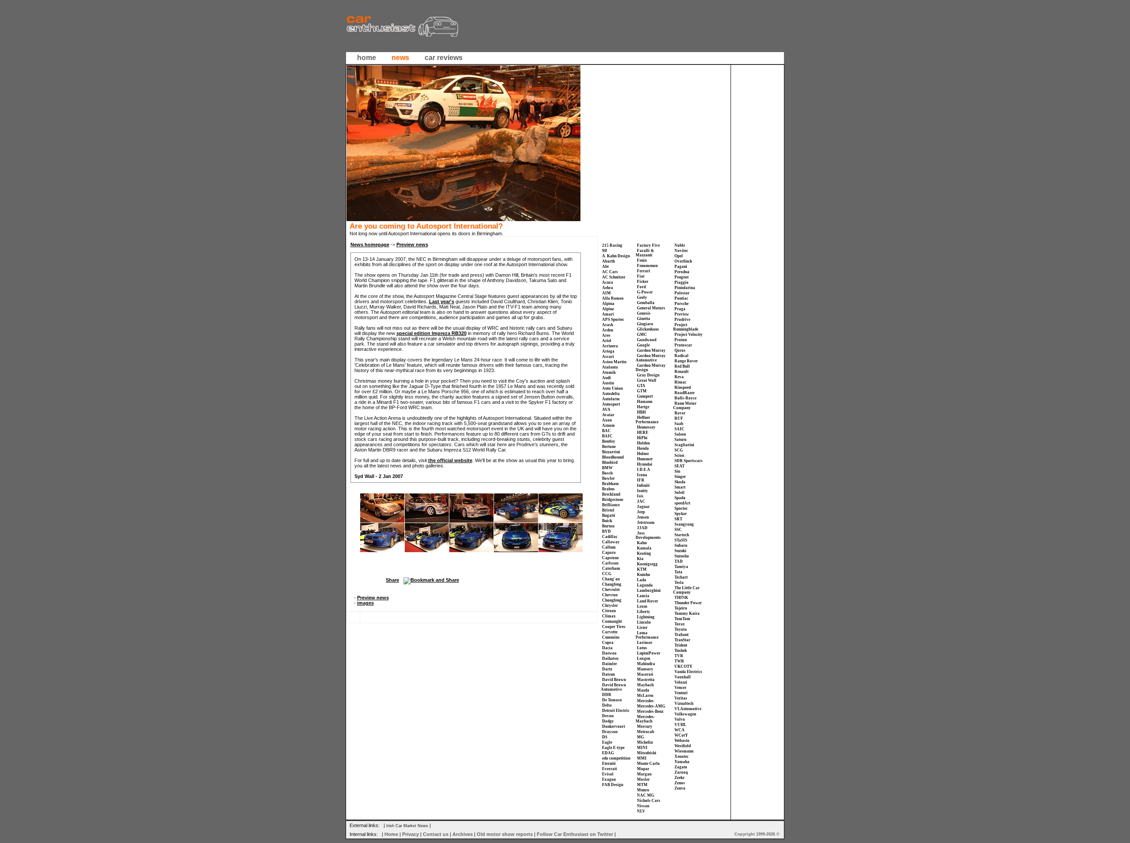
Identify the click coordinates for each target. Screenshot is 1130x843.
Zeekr (679, 777)
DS (604, 737)
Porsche (681, 303)
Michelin (645, 742)
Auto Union (612, 388)
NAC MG (645, 795)
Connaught (612, 621)
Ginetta (643, 318)
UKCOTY (683, 666)
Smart (680, 487)
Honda (643, 448)
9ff (604, 250)
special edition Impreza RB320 (431, 333)
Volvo (679, 719)
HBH (641, 412)
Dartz (607, 669)
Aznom (608, 425)
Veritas (680, 698)
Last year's (441, 301)
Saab (678, 424)
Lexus (642, 606)
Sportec (681, 508)
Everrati (609, 769)
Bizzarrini (611, 452)
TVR (678, 656)
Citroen (609, 611)
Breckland (611, 494)
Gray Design (648, 375)
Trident (680, 645)
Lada (641, 580)
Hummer (645, 459)
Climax (609, 616)
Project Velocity (688, 334)
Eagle (607, 742)
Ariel (606, 341)
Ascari (608, 356)
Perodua (681, 272)
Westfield (682, 746)
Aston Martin (614, 362)
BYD (606, 531)
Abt (605, 266)
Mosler (643, 779)
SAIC (679, 429)
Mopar (643, 769)
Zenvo (680, 788)
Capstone (610, 558)
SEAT (679, 466)
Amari (608, 314)
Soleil (679, 492)
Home (391, 834)
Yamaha (681, 762)
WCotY (681, 735)
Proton (680, 340)
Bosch (607, 473)
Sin (677, 471)
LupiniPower (648, 653)
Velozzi (680, 682)
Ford (641, 287)
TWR (679, 661)
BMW (607, 468)
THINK (681, 597)
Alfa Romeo (613, 298)
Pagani (680, 266)
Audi (606, 378)
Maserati (645, 674)
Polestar (681, 293)
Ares (606, 335)
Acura (607, 282)
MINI (642, 747)
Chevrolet (611, 589)
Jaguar (643, 506)
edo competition (616, 758)
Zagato (680, 767)
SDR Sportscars (688, 461)
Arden (607, 330)
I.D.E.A (643, 469)
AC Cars (610, 272)
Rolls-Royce (685, 398)
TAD (678, 561)
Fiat (640, 276)
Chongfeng (612, 600)
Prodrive (682, 319)
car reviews (444, 57)
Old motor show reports (505, 834)
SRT (678, 519)
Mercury (644, 726)
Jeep (641, 512)
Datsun (608, 674)
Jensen (643, 517)
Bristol (608, 510)
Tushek (680, 650)
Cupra (608, 642)
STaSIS (680, 540)
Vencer (680, 687)
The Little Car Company (686, 590)
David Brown (614, 679)
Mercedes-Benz (650, 711)
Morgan (644, 774)
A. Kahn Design (616, 256)
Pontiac (681, 298)
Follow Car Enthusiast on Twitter (575, 834)
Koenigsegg (647, 564)
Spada (680, 498)
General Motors (651, 308)
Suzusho (681, 556)
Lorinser (644, 642)
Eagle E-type (613, 747)
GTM (642, 391)
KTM (642, 569)
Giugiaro (645, 324)
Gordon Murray (651, 350)
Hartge (643, 407)
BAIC (607, 436)
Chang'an (611, 579)
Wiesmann (683, 751)
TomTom (682, 619)
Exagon (609, 779)
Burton (608, 526)
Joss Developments (648, 535)
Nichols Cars (648, 800)
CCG (606, 574)
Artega (608, 351)
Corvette (610, 632)
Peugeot (681, 277)
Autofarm (611, 399)
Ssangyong (684, 524)
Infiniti (643, 485)
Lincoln (644, 622)
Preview (681, 314)
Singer (680, 476)
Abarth (608, 261)
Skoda (680, 482)
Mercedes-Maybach (645, 719)
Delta (607, 705)
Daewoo (609, 653)
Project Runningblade (685, 327)
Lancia (643, 596)
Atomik (609, 372)
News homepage (369, 244)
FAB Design (612, 785)
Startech (681, 535)
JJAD (642, 528)
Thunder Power (688, 603)
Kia (640, 559)
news (400, 57)
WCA (679, 730)
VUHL (680, 725)
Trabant (681, 634)
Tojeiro (680, 608)
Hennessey (646, 427)
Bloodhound (613, 457)
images (365, 603)
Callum (609, 547)
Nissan (643, 806)
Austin (608, 383)
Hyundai (644, 464)
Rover (680, 413)
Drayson (610, 732)
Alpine (608, 309)
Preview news (412, 244)
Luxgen (643, 658)
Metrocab (645, 732)
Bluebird (610, 462)
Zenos (679, 783)
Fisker (642, 281)
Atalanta (610, 367)
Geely (642, 297)
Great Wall (646, 380)
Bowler (608, 478)
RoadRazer (684, 393)
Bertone (609, 446)
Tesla (679, 582)
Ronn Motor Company (685, 405)
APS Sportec (613, 319)
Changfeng (612, 584)
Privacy (410, 834)
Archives (462, 834)
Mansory (645, 669)
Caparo (609, 552)
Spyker (680, 514)
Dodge (608, 721)
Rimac (680, 382)
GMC (642, 334)
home (366, 57)
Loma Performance (647, 635)
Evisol (608, 774)
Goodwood (646, 340)
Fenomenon (647, 265)
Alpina (608, 303)
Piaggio (681, 282)
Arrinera (610, 346)
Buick (607, 521)
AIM (606, 293)
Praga (680, 309)
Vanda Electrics (688, 672)
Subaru (680, 545)
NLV (641, 811)
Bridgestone (612, 499)
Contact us (435, 834)
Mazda (643, 690)
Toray (679, 624)
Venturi (681, 693)
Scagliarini (684, 445)
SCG (678, 450)
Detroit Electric (615, 710)
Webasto (681, 740)
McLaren (645, 695)
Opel (678, 256)
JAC (641, 501)
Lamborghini (649, 590)
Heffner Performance (647, 419)
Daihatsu (610, 658)
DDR (606, 694)
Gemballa (646, 303)
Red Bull (682, 366)
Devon (608, 716)
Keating (644, 553)
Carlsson (610, 563)
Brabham (610, 484)
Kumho (643, 574)
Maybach (645, 685)
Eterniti (609, 763)
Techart (681, 577)
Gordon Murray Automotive (651, 358)
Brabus (608, 489)
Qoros (680, 350)
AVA (606, 409)
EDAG (608, 753)
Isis (640, 496)
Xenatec (681, 756)
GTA (641, 386)
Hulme (643, 454)
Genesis (644, 313)
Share (392, 580)
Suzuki (680, 551)
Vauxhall (682, 677)
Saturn (680, 439)
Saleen (680, 434)
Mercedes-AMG (651, 706)
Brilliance (611, 505)
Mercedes (645, 701)
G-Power (645, 292)
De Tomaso (612, 700)
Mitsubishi (646, 753)
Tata (678, 572)
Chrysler (610, 605)
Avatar (608, 415)
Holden (643, 443)
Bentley (608, 441)
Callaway (611, 542)
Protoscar (683, 345)
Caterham (611, 568)
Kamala (644, 548)
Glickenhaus (648, 329)
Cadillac (610, 536)
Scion (679, 455)
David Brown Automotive (613, 687)
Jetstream (646, 522)
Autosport (611, 404)
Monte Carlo (648, 763)
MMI (642, 758)
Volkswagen (685, 714)
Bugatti (608, 515)
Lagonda (645, 585)
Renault (681, 371)
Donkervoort (613, 726)
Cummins (611, 637)
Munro (643, 790)
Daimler (609, 664)
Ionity (642, 491)
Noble (679, 245)
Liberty (643, 612)
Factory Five (648, 245)
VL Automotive (687, 709)
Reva (679, 377)
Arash (607, 325)
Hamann (644, 401)
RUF (678, 418)
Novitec (681, 250)
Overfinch (683, 261)
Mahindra (646, 664)
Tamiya (681, 567)
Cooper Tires (613, 627)
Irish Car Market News (407, 826)
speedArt (682, 503)
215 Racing (612, 245)
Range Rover (686, 361)
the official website (450, 460)
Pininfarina (684, 288)
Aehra (607, 288)
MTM (642, 785)
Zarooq (681, 772)
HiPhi (642, 438)
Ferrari (643, 271)
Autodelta (611, 393)
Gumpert (645, 396)
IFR (640, 480)
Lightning (646, 617)
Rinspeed (682, 387)
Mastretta (646, 679)
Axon (607, 420)
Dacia (607, 648)
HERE (642, 432)
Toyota (680, 629)
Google (643, 345)
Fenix (642, 260)
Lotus (642, 648)
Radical (681, 356)
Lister (642, 627)
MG (640, 737)
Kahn (642, 543)
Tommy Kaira (687, 613)
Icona (642, 475)
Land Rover (647, 601)
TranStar (682, 640)
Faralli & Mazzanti (645, 252)
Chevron (610, 595)
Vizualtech (683, 703)
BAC (606, 431)
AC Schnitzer (613, 277)
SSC (678, 529)
